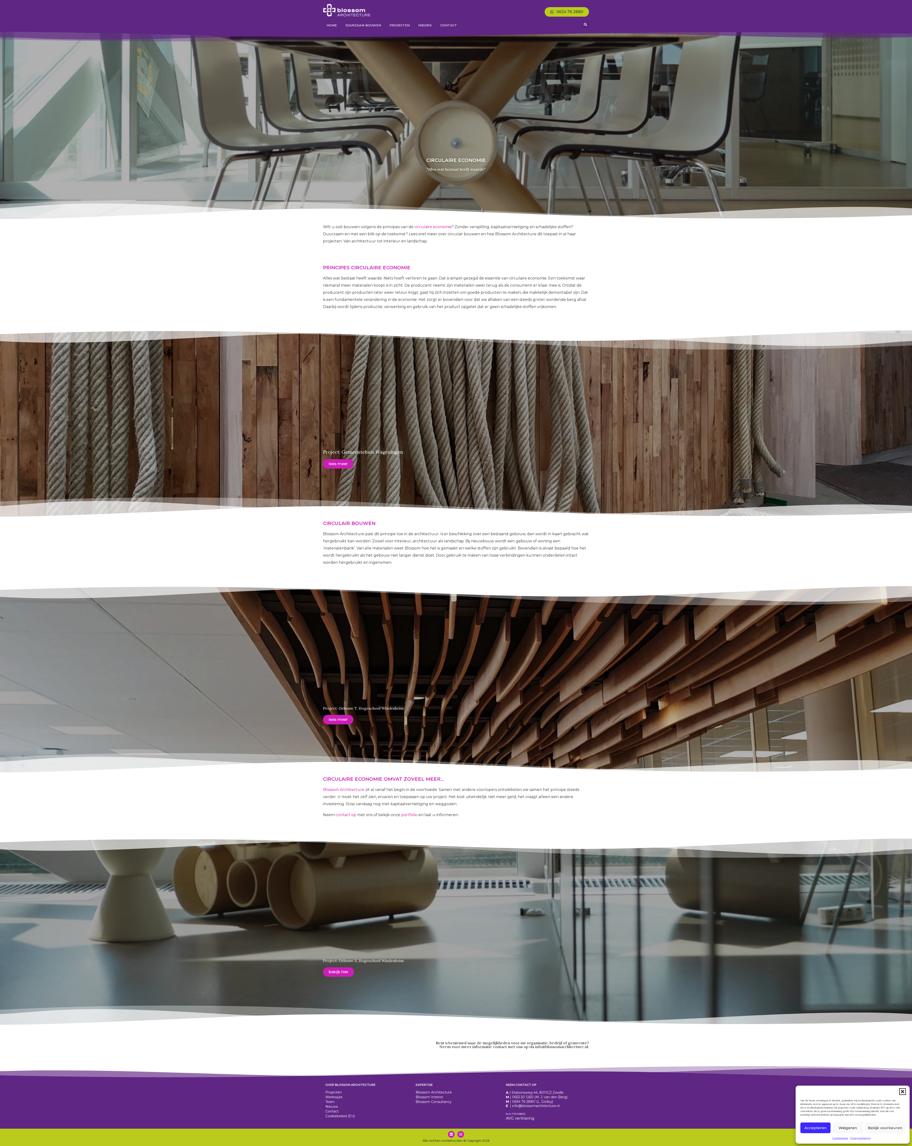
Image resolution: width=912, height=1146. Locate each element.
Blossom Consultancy (433, 1102)
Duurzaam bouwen (363, 25)
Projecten (400, 25)
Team (330, 1102)
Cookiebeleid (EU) (340, 1116)
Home (332, 25)
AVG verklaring (520, 1118)
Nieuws (425, 25)
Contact (448, 25)
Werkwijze (333, 1097)
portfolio (409, 815)
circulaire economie (432, 227)
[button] (902, 1091)
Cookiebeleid (840, 1138)
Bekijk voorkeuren (885, 1128)
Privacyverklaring (860, 1138)
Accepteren (815, 1128)
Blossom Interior (429, 1097)
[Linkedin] (451, 1134)
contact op (346, 815)
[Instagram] (460, 1134)
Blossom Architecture (343, 789)
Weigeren (848, 1128)
